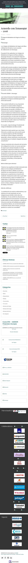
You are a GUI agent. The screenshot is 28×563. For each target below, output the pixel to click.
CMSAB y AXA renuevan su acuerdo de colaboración (14, 266)
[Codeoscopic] (19, 446)
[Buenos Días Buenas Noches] (19, 441)
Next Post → (23, 216)
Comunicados (6, 301)
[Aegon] (8, 359)
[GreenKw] (19, 435)
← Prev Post (4, 216)
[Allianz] (16, 426)
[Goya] (14, 468)
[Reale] (21, 502)
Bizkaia (4, 298)
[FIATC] (19, 458)
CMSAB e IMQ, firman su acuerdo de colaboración (13, 263)
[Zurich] (17, 544)
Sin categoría (6, 313)
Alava (4, 293)
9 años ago (8, 233)
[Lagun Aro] (19, 471)
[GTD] (19, 450)
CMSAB (16, 553)
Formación (5, 303)
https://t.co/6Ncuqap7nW (14, 248)
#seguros (13, 242)
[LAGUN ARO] (14, 374)
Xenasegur (4, 210)
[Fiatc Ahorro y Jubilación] (14, 367)
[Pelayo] (19, 497)
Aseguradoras (6, 296)
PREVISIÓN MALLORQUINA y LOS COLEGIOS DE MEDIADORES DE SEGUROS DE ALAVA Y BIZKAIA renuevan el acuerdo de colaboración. (13, 274)
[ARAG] (23, 426)
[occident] (19, 492)
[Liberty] (19, 475)
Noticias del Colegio (7, 306)
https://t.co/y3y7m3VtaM (11, 235)
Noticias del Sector (7, 311)
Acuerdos (8, 34)
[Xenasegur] (14, 400)
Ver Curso (14, 329)
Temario (11, 331)
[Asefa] (15, 410)
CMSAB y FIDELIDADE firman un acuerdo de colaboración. (12, 278)
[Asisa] (17, 518)
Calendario (16, 331)
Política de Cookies (20, 554)
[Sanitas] (14, 393)
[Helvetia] (19, 468)
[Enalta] (19, 454)
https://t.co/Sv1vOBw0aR (11, 231)
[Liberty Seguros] (14, 380)
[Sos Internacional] (22, 411)
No (12, 6)
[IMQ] (24, 468)
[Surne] (19, 506)
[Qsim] (15, 502)
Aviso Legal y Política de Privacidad (8, 554)
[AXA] (19, 430)
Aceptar (7, 6)
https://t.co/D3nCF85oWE (20, 242)
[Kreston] (17, 531)
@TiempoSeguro (10, 239)
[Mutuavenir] (14, 387)
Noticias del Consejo (7, 308)
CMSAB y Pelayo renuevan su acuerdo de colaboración (11, 269)
